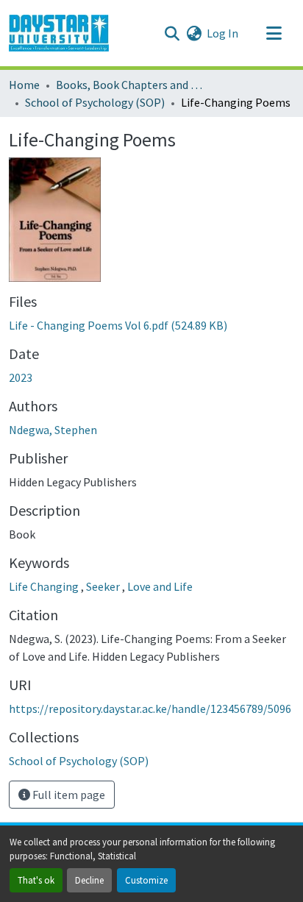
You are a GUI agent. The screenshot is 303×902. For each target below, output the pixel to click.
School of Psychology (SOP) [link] (95, 102)
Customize (146, 880)
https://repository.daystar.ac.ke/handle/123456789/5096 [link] (150, 708)
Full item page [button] (67, 794)
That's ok (36, 880)
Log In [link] (222, 33)
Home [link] (24, 84)
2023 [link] (20, 377)
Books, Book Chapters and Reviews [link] (129, 84)
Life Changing (45, 586)
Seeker (104, 586)
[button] (59, 33)
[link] (151, 325)
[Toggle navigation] (273, 33)
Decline (89, 880)
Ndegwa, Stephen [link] (53, 429)
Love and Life (160, 586)
